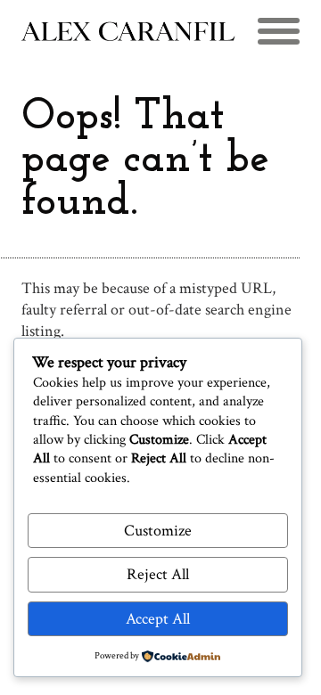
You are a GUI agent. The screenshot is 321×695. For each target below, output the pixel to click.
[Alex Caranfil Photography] (128, 32)
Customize (158, 530)
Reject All (158, 574)
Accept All (158, 619)
